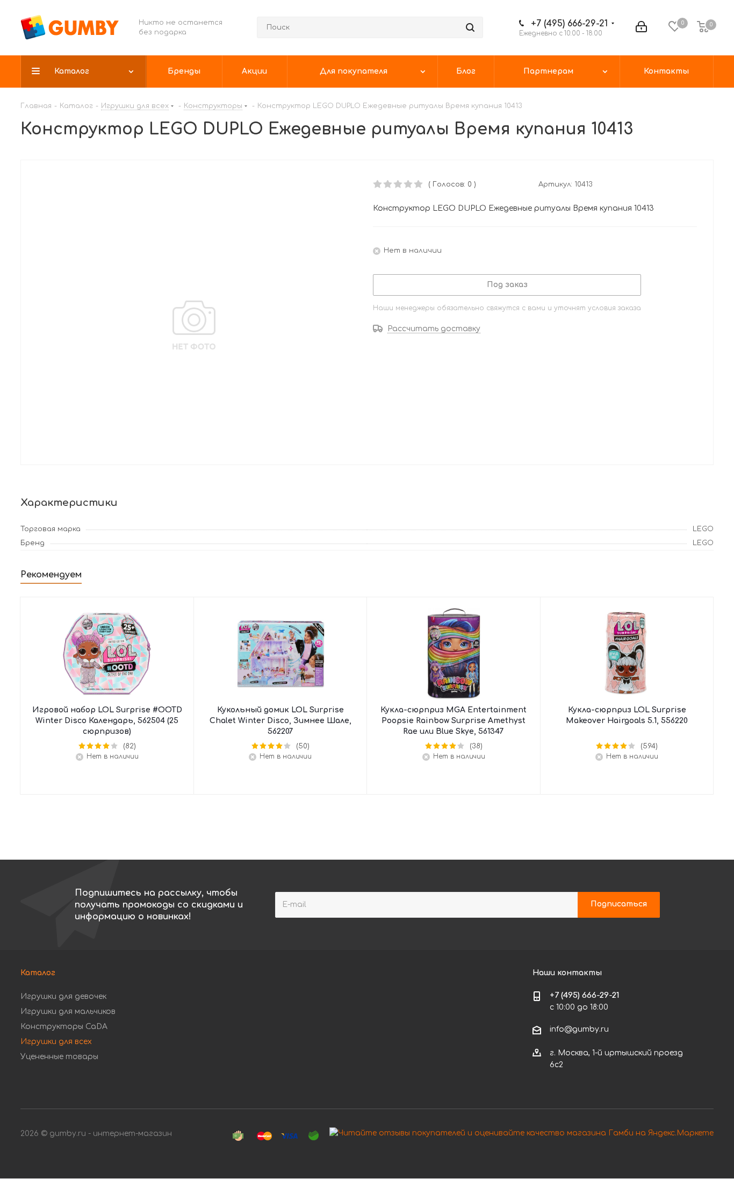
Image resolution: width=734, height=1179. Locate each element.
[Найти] (470, 27)
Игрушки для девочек (63, 996)
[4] (409, 184)
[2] (388, 184)
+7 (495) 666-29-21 (569, 23)
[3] (398, 184)
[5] (419, 184)
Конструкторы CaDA (63, 1027)
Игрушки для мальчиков (68, 1011)
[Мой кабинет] (641, 27)
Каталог (37, 973)
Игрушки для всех (56, 1042)
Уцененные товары (59, 1057)
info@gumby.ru (579, 1029)
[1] (378, 184)
